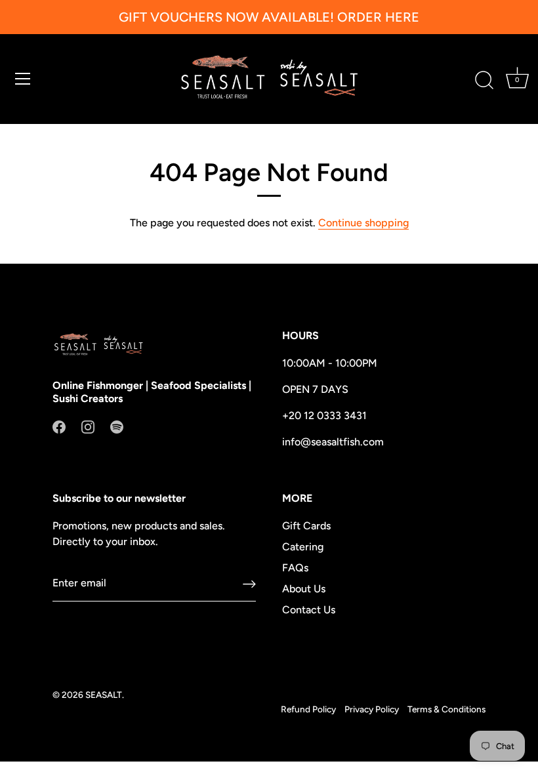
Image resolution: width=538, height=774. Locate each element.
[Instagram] (87, 426)
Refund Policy (308, 709)
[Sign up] (249, 583)
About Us (303, 588)
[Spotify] (116, 426)
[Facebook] (59, 426)
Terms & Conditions (446, 709)
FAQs (295, 567)
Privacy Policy (371, 709)
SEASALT (103, 694)
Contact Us (308, 609)
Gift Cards (306, 525)
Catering (302, 546)
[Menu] (23, 78)
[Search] (484, 80)
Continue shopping (363, 222)
